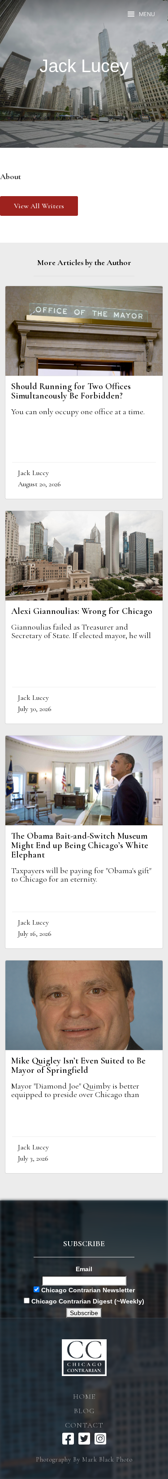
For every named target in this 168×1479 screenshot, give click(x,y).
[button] (141, 14)
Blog (84, 1410)
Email (84, 1269)
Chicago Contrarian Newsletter (87, 1290)
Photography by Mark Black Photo (84, 1459)
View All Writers (39, 205)
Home (84, 1396)
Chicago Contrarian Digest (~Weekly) (87, 1301)
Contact (84, 1425)
